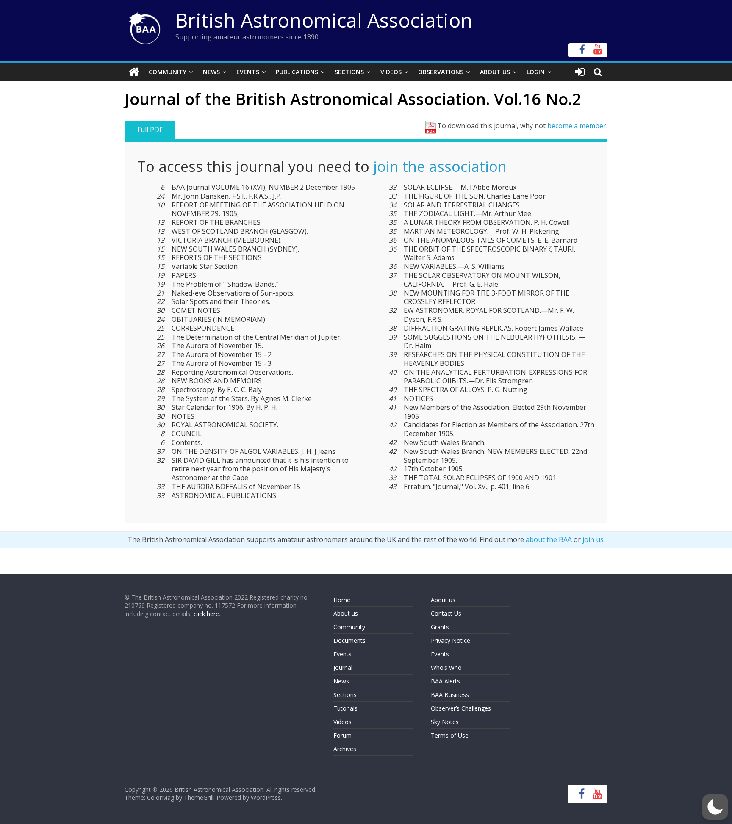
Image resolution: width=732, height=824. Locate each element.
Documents (349, 640)
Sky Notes (445, 722)
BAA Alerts (445, 681)
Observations (440, 72)
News (211, 72)
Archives (344, 749)
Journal (342, 668)
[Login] (580, 72)
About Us (495, 72)
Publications (297, 72)
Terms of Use (450, 735)
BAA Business (450, 695)
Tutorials (345, 708)
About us (345, 613)
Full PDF (150, 129)
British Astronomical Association (324, 20)
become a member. (577, 125)
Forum (342, 735)
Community (167, 72)
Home (341, 600)
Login (536, 72)
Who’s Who (446, 668)
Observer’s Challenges (461, 708)
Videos (391, 72)
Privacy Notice (450, 640)
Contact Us (446, 613)
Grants (440, 627)
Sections (349, 72)
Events (247, 72)
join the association (440, 166)
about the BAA (549, 539)
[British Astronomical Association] (134, 72)
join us (593, 539)
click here (206, 614)
